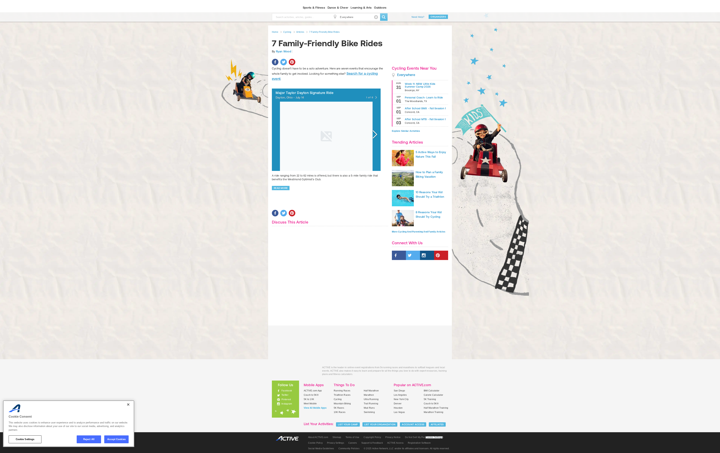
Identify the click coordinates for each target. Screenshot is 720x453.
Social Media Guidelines (321, 448)
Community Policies (348, 448)
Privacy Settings (335, 443)
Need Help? (418, 17)
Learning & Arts (361, 7)
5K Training (430, 399)
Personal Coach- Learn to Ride (424, 97)
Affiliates (437, 424)
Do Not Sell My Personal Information (424, 437)
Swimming (369, 412)
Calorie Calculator (433, 395)
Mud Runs (369, 408)
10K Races (339, 412)
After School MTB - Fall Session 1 (425, 119)
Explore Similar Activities (406, 131)
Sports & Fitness (314, 7)
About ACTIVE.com (318, 437)
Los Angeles (400, 395)
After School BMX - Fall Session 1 (425, 108)
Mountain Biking (342, 403)
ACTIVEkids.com (282, 7)
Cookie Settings (25, 439)
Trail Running (371, 403)
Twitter (284, 395)
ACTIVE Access (395, 443)
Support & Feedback (372, 443)
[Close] (128, 404)
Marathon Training (433, 412)
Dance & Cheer (338, 7)
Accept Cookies (116, 439)
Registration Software (419, 443)
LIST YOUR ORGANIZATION (380, 424)
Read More (281, 188)
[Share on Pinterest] (292, 62)
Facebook (286, 390)
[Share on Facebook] (275, 62)
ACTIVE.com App (313, 390)
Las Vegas (399, 412)
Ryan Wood (283, 51)
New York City (401, 399)
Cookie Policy (315, 443)
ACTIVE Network (289, 438)
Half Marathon (371, 390)
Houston (398, 408)
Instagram (286, 403)
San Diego (399, 390)
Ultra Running (371, 399)
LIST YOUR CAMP (348, 424)
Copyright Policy (372, 437)
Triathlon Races (342, 395)
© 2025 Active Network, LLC (379, 448)
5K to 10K (309, 399)
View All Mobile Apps (315, 408)
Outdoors (380, 7)
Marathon (369, 395)
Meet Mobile (310, 403)
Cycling (338, 399)
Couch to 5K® (311, 395)
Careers (352, 443)
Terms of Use (352, 437)
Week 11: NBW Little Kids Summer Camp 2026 (420, 85)
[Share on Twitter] (283, 62)
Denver (397, 403)
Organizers (438, 16)
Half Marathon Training (436, 408)
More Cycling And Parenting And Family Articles (418, 231)
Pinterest (286, 399)
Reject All (88, 439)
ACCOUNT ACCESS (413, 424)
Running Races (342, 390)
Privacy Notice (392, 437)
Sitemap (336, 437)
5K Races (339, 408)
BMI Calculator (431, 390)
